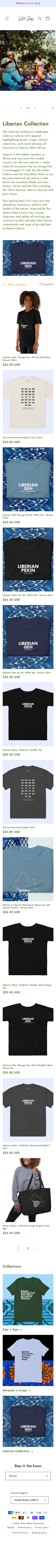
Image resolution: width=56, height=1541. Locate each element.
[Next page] (37, 1248)
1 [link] (18, 1248)
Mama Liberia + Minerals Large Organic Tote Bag (26, 1227)
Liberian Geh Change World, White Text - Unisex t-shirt (28, 516)
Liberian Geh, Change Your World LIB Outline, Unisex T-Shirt (27, 359)
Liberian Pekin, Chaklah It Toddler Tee (22, 750)
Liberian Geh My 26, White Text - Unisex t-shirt (27, 672)
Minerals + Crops (15, 1390)
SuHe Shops (26, 1523)
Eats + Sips (11, 1329)
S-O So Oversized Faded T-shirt (19, 827)
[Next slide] (35, 108)
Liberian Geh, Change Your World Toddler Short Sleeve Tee (28, 1067)
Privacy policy (42, 1527)
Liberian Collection (16, 1451)
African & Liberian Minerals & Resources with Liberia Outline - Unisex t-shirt (26, 906)
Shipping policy (39, 1532)
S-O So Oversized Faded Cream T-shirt (23, 437)
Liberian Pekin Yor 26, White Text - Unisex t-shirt (28, 595)
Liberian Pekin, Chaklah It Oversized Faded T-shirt (26, 1147)
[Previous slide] (21, 108)
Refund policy (25, 1527)
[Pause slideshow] (53, 108)
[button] (7, 18)
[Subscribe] (46, 1476)
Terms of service (20, 1532)
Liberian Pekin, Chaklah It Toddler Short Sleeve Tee (27, 986)
